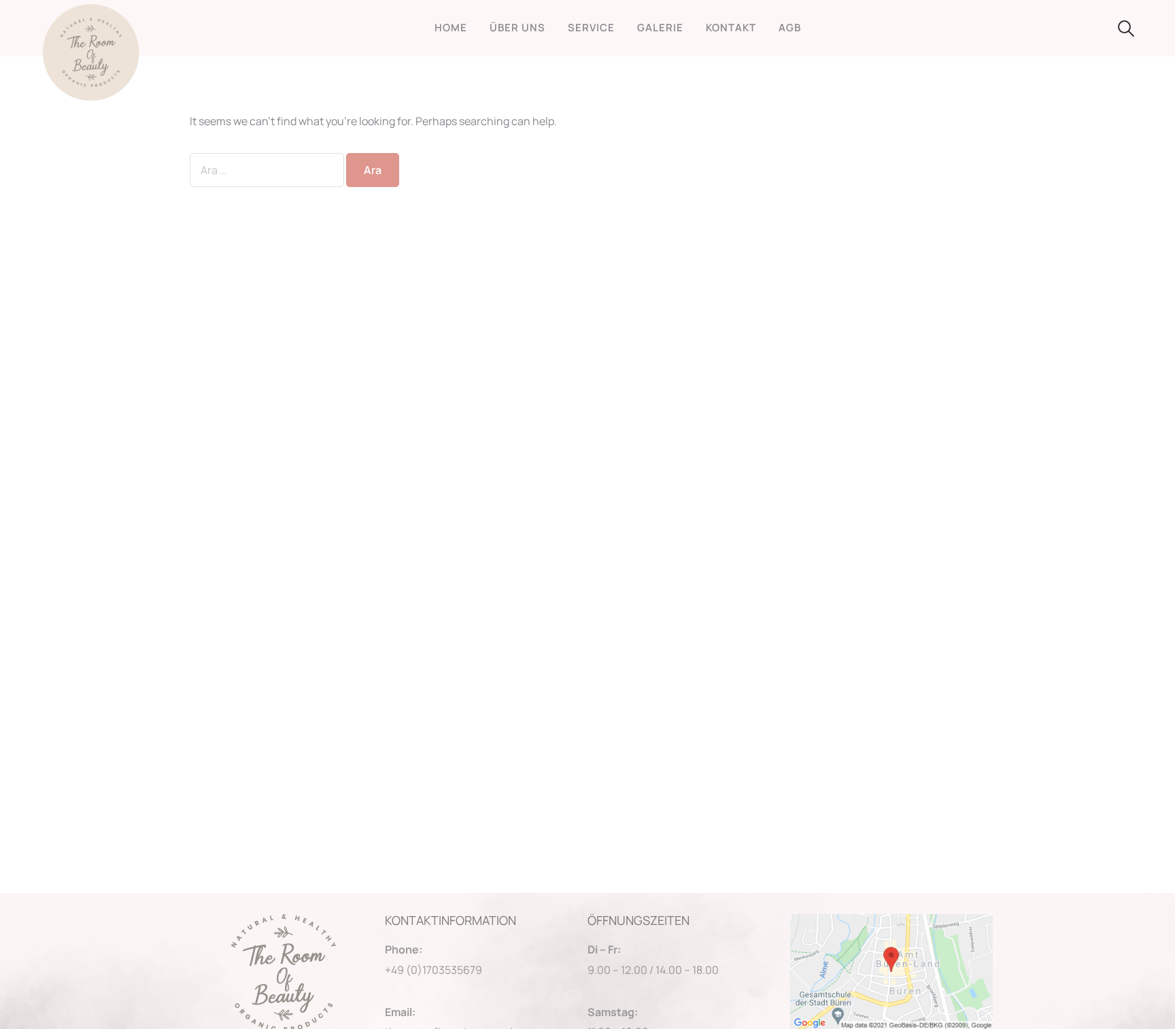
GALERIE (660, 27)
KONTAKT (731, 27)
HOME (451, 27)
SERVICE (591, 27)
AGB (790, 27)
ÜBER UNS (517, 27)
